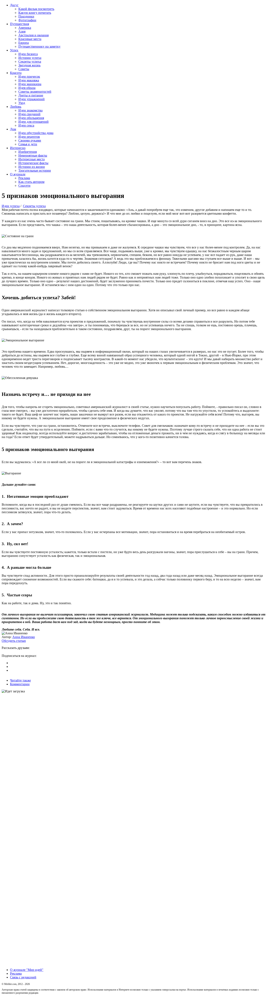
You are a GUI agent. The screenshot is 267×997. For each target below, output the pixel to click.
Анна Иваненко (23, 637)
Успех (14, 50)
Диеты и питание (30, 95)
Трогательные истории (34, 170)
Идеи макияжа (28, 80)
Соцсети (24, 185)
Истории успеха (29, 58)
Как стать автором (31, 182)
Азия (21, 31)
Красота (15, 73)
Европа (23, 42)
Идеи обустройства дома (35, 133)
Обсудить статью (14, 640)
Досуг (14, 5)
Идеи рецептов (29, 136)
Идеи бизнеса (28, 54)
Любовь (15, 106)
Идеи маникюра (29, 84)
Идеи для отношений (33, 121)
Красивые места (29, 39)
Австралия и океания (33, 35)
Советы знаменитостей (34, 91)
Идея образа (26, 88)
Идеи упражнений (31, 99)
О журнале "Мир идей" (26, 970)
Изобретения (27, 151)
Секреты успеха (29, 61)
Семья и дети (27, 144)
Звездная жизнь (29, 65)
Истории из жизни (31, 166)
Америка (24, 27)
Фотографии (27, 20)
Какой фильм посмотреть (36, 9)
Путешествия (19, 24)
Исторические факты (33, 163)
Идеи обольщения (31, 118)
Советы (23, 69)
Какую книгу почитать (34, 12)
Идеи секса (26, 125)
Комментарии (20, 684)
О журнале (17, 174)
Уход (21, 103)
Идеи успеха (11, 206)
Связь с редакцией (23, 977)
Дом (13, 129)
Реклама (24, 178)
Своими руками (29, 140)
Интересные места (31, 159)
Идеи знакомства (30, 110)
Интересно (17, 148)
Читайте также (20, 680)
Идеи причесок (29, 76)
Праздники (26, 16)
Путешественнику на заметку (39, 46)
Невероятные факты (32, 155)
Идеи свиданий (29, 114)
